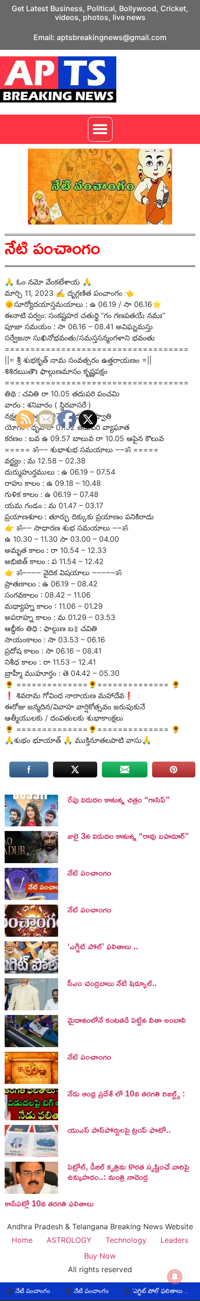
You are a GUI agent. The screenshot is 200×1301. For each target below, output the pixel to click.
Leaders (174, 1240)
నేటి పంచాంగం (70, 1291)
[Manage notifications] (174, 1276)
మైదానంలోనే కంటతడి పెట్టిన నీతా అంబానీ (126, 1020)
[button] (100, 129)
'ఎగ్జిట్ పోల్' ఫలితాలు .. (140, 1291)
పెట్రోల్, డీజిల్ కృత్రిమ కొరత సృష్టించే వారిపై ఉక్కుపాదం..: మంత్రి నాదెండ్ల (128, 1171)
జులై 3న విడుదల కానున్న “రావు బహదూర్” (128, 836)
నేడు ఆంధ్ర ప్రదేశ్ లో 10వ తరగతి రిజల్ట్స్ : (126, 1093)
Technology (126, 1240)
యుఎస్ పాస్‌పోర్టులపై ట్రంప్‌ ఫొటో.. (119, 1130)
